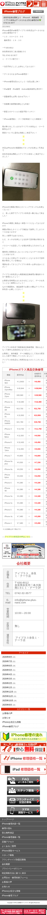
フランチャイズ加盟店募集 (14, 860)
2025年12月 (7, 692)
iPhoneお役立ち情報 (11, 722)
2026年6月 (7, 666)
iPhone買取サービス (11, 851)
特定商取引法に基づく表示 (14, 873)
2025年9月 (7, 705)
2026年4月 (7, 674)
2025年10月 (7, 700)
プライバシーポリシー (12, 869)
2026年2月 (7, 683)
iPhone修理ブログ (10, 726)
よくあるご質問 (9, 846)
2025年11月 (7, 696)
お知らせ (6, 718)
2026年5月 (7, 670)
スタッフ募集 (8, 855)
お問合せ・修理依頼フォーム (15, 877)
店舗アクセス (8, 842)
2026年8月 (7, 657)
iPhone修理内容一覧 (11, 824)
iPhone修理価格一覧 (11, 837)
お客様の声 (7, 713)
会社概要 (6, 864)
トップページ (8, 819)
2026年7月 (7, 661)
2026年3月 (7, 679)
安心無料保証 (8, 833)
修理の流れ (7, 828)
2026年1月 (7, 687)
